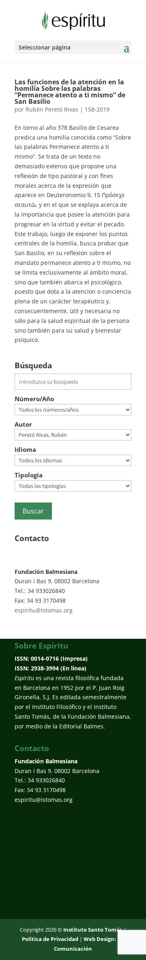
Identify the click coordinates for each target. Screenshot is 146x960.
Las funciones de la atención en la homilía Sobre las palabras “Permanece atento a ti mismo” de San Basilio (70, 91)
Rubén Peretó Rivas (52, 109)
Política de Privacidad (50, 939)
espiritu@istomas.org (44, 610)
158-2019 (97, 109)
